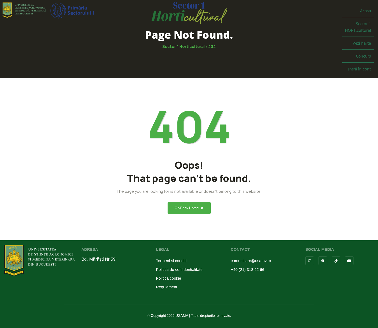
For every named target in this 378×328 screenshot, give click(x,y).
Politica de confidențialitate (179, 269)
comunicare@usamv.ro (251, 261)
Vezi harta (362, 43)
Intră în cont (359, 69)
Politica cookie (168, 278)
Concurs (363, 56)
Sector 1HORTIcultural (358, 27)
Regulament (166, 287)
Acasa (365, 10)
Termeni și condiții (171, 261)
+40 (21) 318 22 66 (247, 269)
